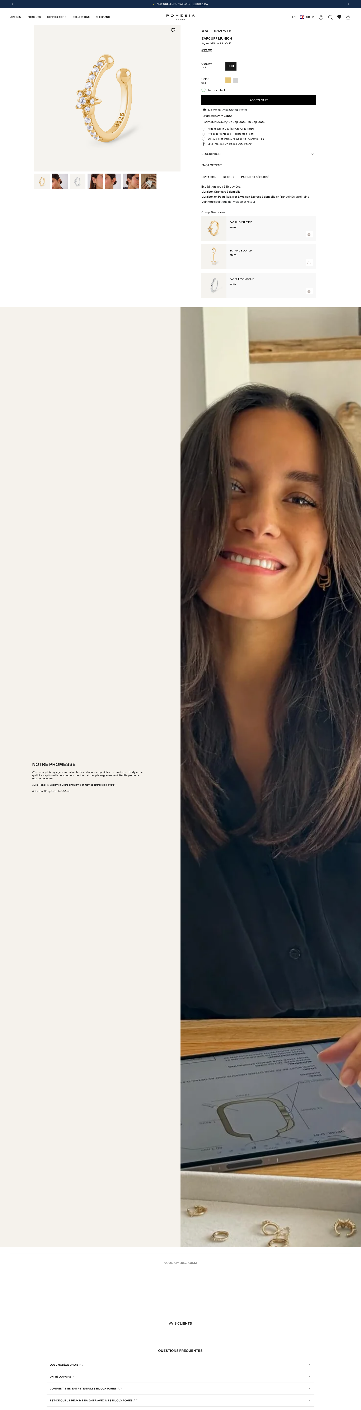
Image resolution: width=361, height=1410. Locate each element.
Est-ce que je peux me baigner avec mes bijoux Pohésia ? (94, 1400)
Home (204, 30)
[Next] (349, 4)
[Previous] (12, 4)
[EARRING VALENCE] (213, 228)
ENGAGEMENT (211, 165)
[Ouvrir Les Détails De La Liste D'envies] (339, 17)
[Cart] (348, 17)
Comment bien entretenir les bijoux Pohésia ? (86, 1388)
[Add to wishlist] (173, 30)
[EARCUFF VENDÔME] (213, 285)
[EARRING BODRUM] (213, 256)
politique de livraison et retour (235, 202)
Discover (199, 3)
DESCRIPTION (211, 154)
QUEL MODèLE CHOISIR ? (67, 1364)
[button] (16, 17)
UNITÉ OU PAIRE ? (62, 1376)
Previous (34, 98)
